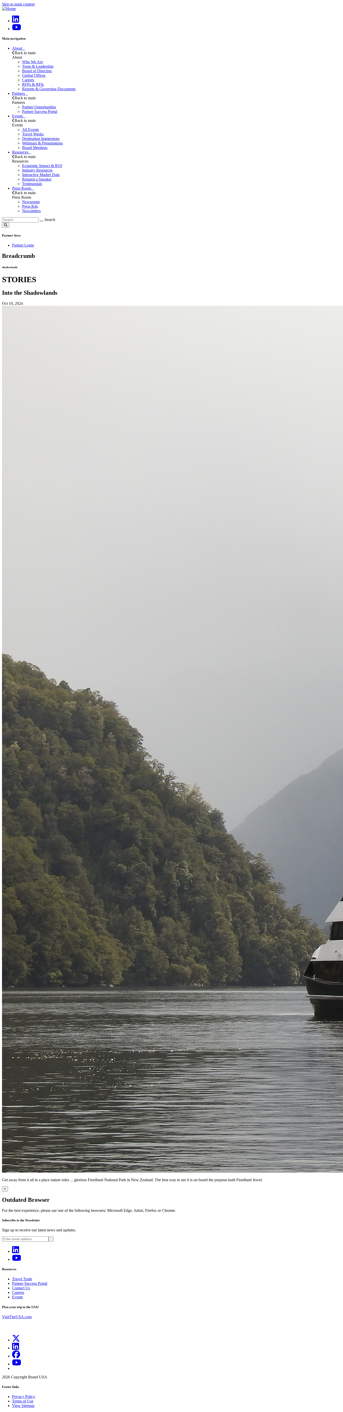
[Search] (41, 221)
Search (49, 219)
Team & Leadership (37, 66)
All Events (30, 129)
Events (17, 116)
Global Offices (33, 75)
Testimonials (32, 184)
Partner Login (23, 245)
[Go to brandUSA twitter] (16, 1340)
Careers (28, 80)
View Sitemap (23, 1405)
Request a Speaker (36, 179)
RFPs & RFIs (33, 84)
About (17, 48)
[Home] (9, 9)
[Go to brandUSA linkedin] (15, 21)
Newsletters (31, 211)
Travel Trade (22, 1279)
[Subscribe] (50, 1239)
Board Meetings (34, 147)
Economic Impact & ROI (42, 166)
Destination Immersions (41, 138)
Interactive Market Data (41, 175)
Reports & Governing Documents (49, 89)
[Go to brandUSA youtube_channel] (16, 1364)
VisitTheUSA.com (17, 1317)
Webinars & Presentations (42, 143)
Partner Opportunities (39, 107)
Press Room (21, 188)
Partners (18, 93)
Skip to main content (18, 4)
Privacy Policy (23, 1396)
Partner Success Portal (39, 111)
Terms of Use (22, 1401)
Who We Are (32, 62)
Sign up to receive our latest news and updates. (39, 1230)
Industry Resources (37, 170)
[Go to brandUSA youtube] (16, 29)
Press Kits (30, 206)
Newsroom (31, 202)
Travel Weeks (33, 134)
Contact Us (21, 1288)
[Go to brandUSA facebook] (16, 1356)
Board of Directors (37, 71)
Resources (20, 152)
